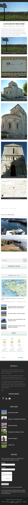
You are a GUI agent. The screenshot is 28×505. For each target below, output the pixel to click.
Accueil (3, 501)
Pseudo (3, 463)
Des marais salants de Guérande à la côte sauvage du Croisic (16, 320)
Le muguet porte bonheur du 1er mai (16, 432)
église (3, 208)
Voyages (7, 501)
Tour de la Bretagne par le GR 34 (8, 301)
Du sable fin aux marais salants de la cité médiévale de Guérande (16, 326)
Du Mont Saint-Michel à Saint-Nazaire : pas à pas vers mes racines (12, 298)
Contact (16, 502)
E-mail (3, 467)
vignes (11, 208)
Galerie (11, 502)
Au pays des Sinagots (12, 438)
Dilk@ (5, 26)
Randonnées (19, 501)
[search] (25, 260)
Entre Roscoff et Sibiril (13, 412)
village (15, 208)
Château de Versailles (12, 425)
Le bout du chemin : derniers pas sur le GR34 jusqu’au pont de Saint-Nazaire (16, 307)
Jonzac (6, 208)
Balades (24, 501)
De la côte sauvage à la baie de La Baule (16, 313)
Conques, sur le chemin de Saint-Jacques (17, 419)
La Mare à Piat (11, 445)
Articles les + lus (14, 275)
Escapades (13, 501)
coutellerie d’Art (4, 30)
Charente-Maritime (11, 26)
